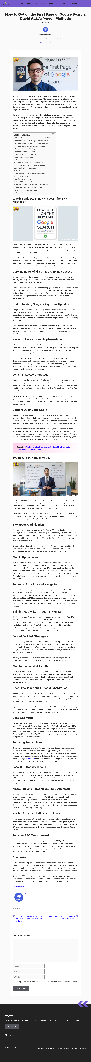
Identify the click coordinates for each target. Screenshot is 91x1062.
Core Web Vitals (22, 176)
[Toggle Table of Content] (52, 134)
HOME (22, 3)
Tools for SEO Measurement (26, 190)
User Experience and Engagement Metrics (32, 174)
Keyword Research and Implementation (30, 146)
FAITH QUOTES (40, 3)
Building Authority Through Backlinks (30, 165)
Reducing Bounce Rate (24, 179)
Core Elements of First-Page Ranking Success (32, 141)
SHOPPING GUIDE (54, 3)
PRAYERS (29, 3)
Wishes (65, 3)
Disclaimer (74, 1048)
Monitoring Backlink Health (26, 171)
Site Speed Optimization (24, 157)
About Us (41, 1048)
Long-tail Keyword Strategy (25, 149)
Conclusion (20, 193)
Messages (74, 3)
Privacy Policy (50, 1048)
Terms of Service (63, 1048)
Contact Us (12, 1026)
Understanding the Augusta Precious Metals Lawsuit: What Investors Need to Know (29, 918)
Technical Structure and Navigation (29, 163)
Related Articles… (20, 887)
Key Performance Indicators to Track (30, 187)
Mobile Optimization (23, 160)
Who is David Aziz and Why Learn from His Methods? (34, 138)
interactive (30, 759)
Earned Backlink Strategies (26, 168)
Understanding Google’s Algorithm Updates (31, 143)
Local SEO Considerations (25, 182)
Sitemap (83, 1048)
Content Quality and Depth (25, 152)
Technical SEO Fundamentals (26, 154)
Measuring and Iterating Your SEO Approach (32, 185)
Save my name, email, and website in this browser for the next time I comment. (46, 982)
